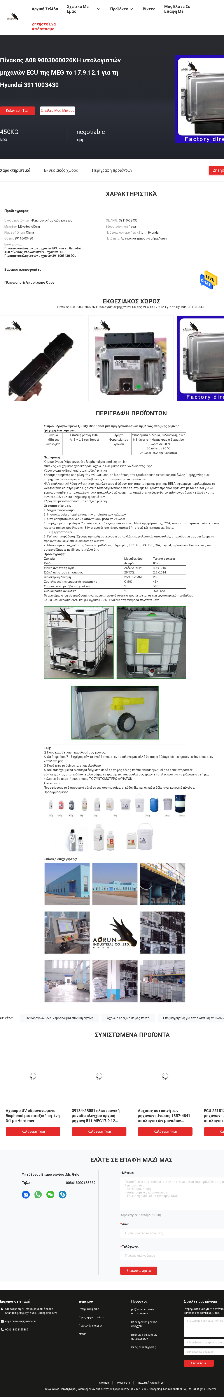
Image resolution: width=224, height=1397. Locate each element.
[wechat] (50, 1195)
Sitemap (104, 1382)
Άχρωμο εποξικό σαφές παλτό (128, 1018)
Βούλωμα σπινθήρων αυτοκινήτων (144, 1336)
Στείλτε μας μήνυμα (57, 110)
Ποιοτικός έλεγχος (91, 1325)
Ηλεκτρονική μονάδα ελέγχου (144, 1324)
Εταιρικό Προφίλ (89, 1308)
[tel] (75, 1195)
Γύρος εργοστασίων (91, 1317)
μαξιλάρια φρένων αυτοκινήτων (142, 1311)
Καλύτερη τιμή (17, 110)
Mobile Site (123, 1382)
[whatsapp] (38, 1195)
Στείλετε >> (198, 1363)
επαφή (82, 1334)
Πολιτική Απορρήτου (151, 1382)
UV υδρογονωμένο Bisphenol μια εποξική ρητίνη (59, 1018)
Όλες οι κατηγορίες (143, 1347)
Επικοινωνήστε (138, 1271)
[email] (26, 1195)
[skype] (62, 1195)
